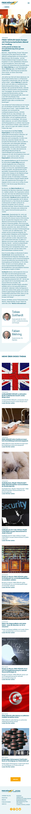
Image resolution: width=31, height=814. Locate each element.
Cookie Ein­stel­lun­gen (23, 804)
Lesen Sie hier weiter (8, 403)
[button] (28, 3)
